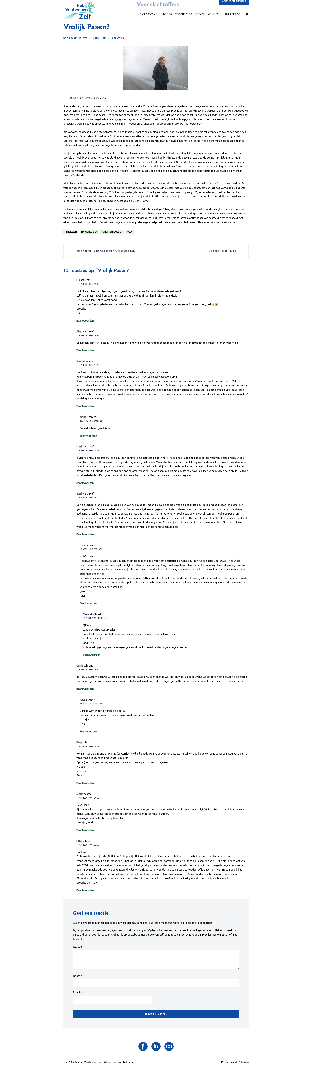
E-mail (78, 992)
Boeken (167, 14)
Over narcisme (148, 14)
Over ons (230, 14)
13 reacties (117, 38)
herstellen (71, 232)
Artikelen (213, 14)
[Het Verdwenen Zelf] (79, 10)
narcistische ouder (112, 232)
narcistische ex (89, 232)
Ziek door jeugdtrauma (222, 250)
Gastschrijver (79, 38)
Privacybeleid (229, 1062)
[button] (247, 14)
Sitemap (244, 1062)
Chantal (87, 614)
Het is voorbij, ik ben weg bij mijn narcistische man (105, 250)
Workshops (181, 14)
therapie (200, 14)
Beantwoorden (85, 320)
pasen (129, 232)
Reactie (78, 946)
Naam (77, 975)
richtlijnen (141, 930)
